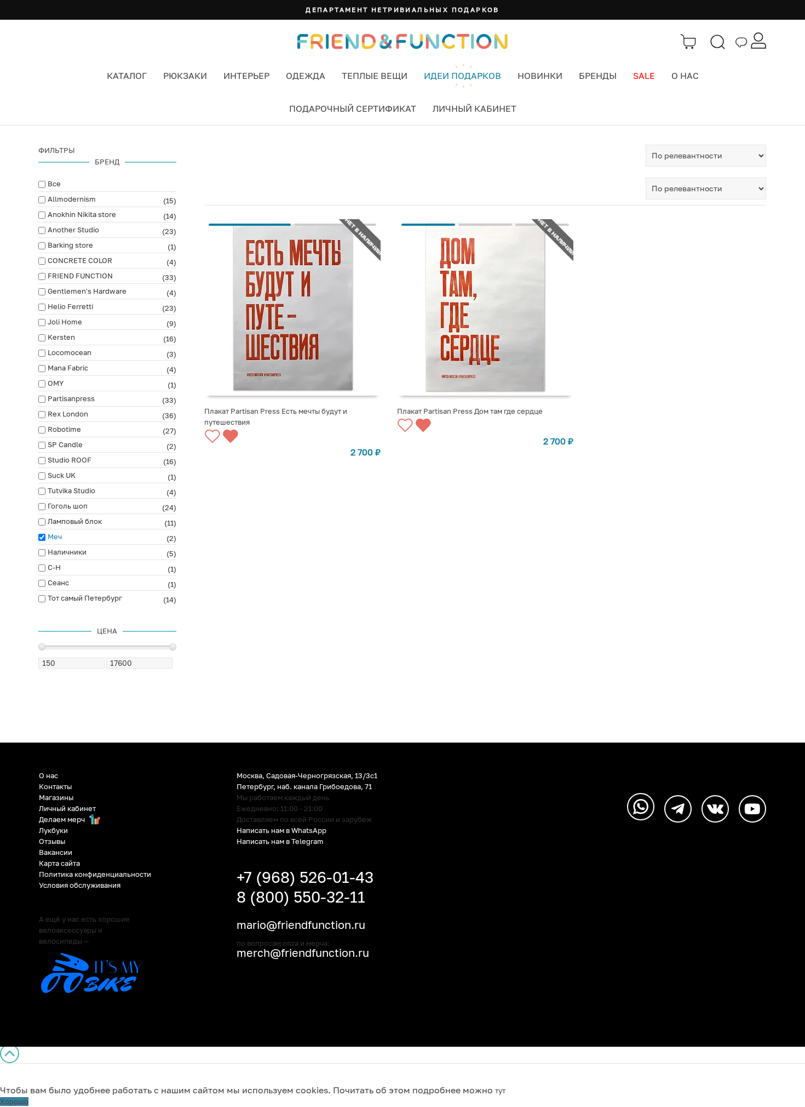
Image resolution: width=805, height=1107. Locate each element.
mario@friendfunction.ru (301, 924)
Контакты (55, 786)
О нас (685, 75)
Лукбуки (53, 830)
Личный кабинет (474, 108)
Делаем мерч (63, 819)
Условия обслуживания (79, 885)
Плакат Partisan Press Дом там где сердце (470, 411)
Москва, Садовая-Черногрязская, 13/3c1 (307, 775)
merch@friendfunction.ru (303, 952)
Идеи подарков (462, 75)
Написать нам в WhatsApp (281, 830)
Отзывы (52, 841)
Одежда (305, 75)
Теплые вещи (374, 75)
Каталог (127, 75)
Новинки (540, 75)
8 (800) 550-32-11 (301, 897)
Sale (644, 75)
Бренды (598, 75)
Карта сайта (59, 863)
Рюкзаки (185, 75)
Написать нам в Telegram (280, 841)
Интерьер (246, 75)
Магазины (56, 797)
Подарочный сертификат (352, 108)
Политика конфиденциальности (95, 874)
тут (500, 1090)
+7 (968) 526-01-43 (305, 877)
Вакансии (55, 852)
